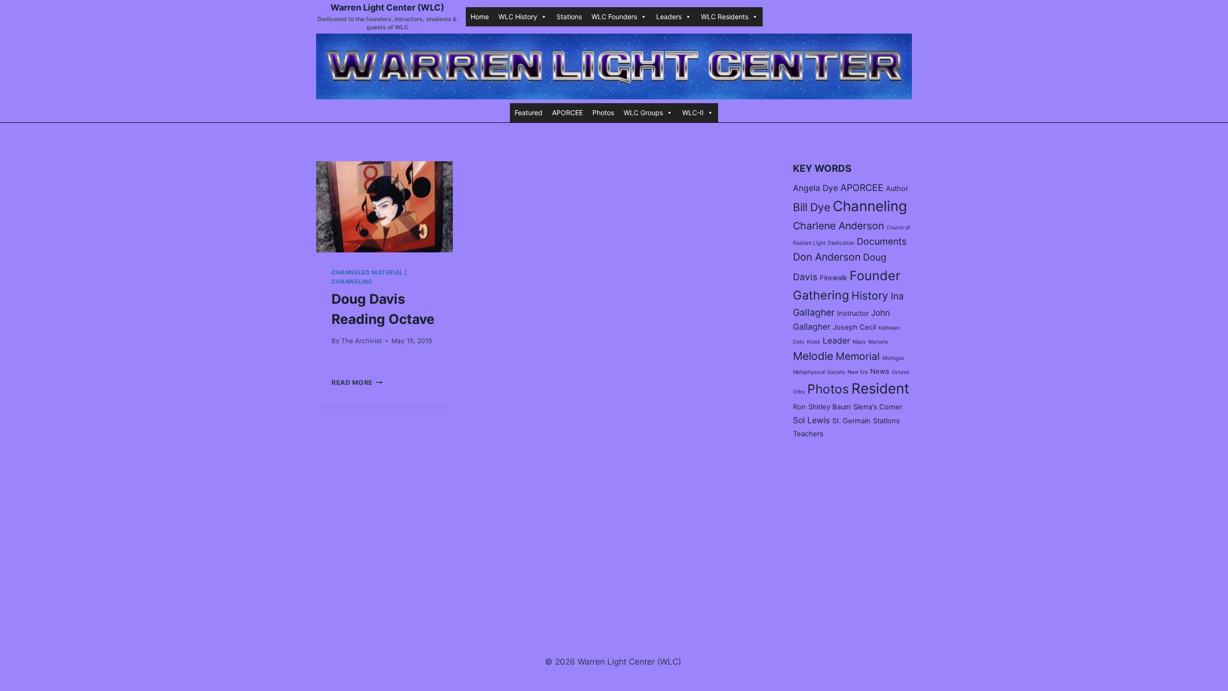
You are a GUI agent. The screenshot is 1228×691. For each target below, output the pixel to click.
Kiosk (813, 342)
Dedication (841, 243)
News (879, 371)
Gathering (821, 295)
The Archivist (361, 341)
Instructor (853, 313)
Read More (357, 382)
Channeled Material (367, 272)
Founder (875, 275)
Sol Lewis (811, 420)
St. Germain (851, 421)
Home (480, 16)
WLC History (517, 16)
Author (897, 188)
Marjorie (878, 342)
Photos (603, 112)
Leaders (669, 16)
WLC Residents (724, 16)
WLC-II (693, 112)
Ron (799, 407)
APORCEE (567, 112)
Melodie (813, 355)
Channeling (352, 281)
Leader (836, 340)
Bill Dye (811, 207)
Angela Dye (815, 188)
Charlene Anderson (838, 225)
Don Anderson (827, 256)
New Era (858, 372)
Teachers (808, 433)
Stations (569, 16)
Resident (880, 388)
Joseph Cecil (854, 327)
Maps (859, 342)
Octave (900, 372)
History (869, 295)
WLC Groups (643, 112)
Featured (529, 112)
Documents (882, 241)
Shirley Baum (829, 407)
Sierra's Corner (877, 407)
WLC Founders (614, 16)
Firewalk (833, 278)
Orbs (799, 392)
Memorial (858, 356)
